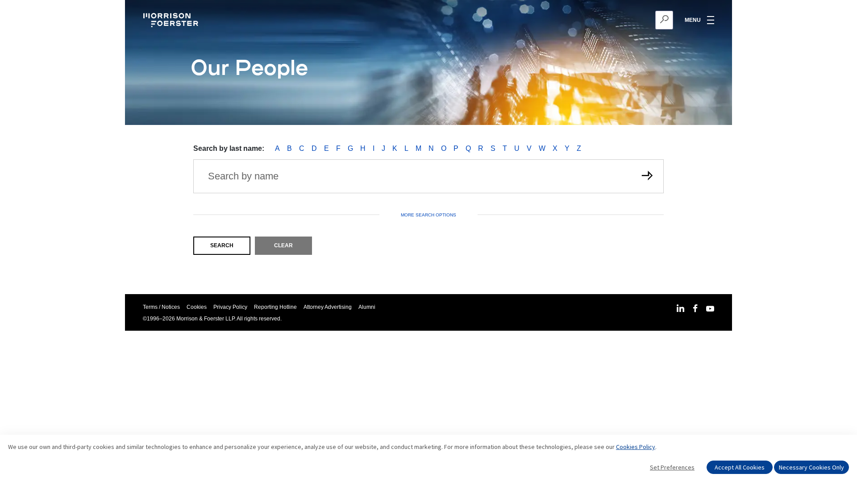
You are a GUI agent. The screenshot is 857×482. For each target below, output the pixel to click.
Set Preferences (672, 467)
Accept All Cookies (740, 467)
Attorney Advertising (328, 307)
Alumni (366, 307)
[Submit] (646, 176)
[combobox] (620, 20)
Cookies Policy (635, 447)
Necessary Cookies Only (811, 467)
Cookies (197, 307)
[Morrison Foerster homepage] (172, 20)
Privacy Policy (230, 307)
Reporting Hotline (275, 307)
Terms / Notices (161, 307)
